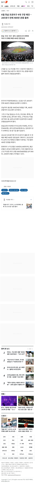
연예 (2, 394)
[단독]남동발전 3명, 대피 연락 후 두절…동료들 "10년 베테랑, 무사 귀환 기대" (16, 377)
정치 (4, 437)
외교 (13, 440)
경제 (22, 437)
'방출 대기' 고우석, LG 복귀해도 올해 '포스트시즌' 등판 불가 (13, 205)
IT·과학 (22, 443)
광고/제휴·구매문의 (13, 458)
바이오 (30, 443)
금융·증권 (30, 440)
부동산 (13, 443)
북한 (22, 440)
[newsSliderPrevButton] (28, 348)
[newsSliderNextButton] (32, 348)
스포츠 (3, 11)
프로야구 (4, 190)
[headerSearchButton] (26, 2)
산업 (4, 443)
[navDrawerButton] (32, 2)
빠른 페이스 (5, 193)
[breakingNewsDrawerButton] (29, 2)
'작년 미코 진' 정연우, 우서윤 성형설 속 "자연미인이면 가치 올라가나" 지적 (15, 362)
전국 (4, 440)
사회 (13, 437)
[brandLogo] (4, 1)
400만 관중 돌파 (14, 190)
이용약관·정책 (23, 458)
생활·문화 (4, 447)
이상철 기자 (7, 24)
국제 (30, 437)
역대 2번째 (24, 190)
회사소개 (4, 458)
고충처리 (30, 458)
